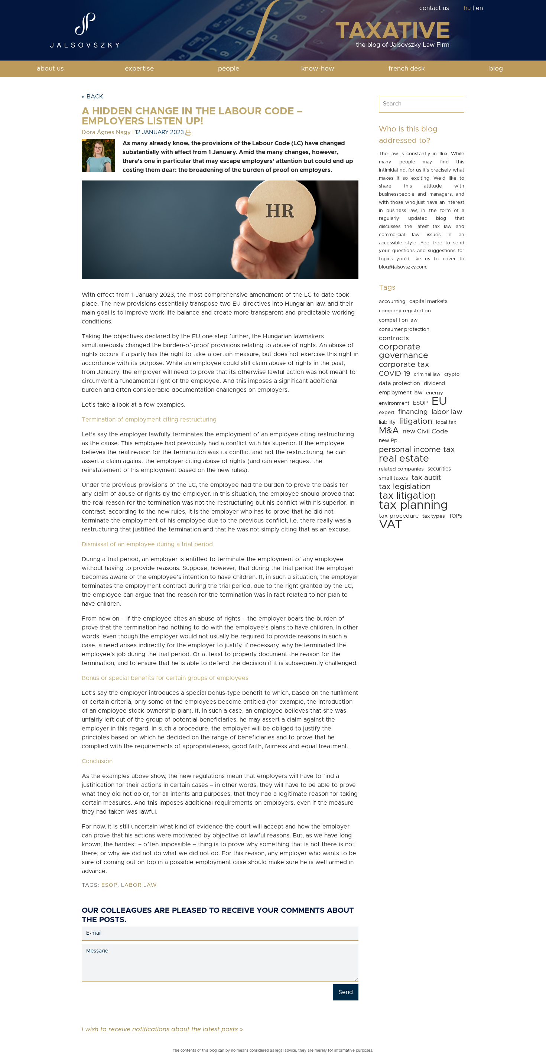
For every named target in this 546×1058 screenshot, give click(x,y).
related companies (401, 469)
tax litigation (407, 496)
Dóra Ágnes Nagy (106, 132)
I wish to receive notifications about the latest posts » (162, 1029)
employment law (400, 392)
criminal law (427, 374)
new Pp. (389, 440)
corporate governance (403, 351)
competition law (398, 320)
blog (496, 68)
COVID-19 (394, 373)
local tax (446, 422)
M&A (389, 430)
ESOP (109, 885)
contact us (434, 8)
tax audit (426, 477)
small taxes (393, 478)
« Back (92, 97)
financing (413, 412)
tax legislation (405, 487)
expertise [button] (139, 68)
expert (386, 412)
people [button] (228, 68)
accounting (392, 301)
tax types (433, 516)
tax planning (413, 505)
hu (467, 8)
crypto (451, 374)
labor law (139, 885)
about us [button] (50, 68)
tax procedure (399, 516)
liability (387, 422)
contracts (394, 338)
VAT (390, 525)
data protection (399, 383)
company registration (405, 310)
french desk (407, 68)
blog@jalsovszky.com (402, 267)
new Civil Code (425, 431)
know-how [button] (317, 68)
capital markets (428, 301)
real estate (404, 458)
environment (394, 403)
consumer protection (404, 329)
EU (439, 401)
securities (439, 469)
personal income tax (417, 449)
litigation (415, 421)
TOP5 (455, 516)
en (479, 8)
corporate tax (404, 364)
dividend (434, 383)
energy (434, 392)
